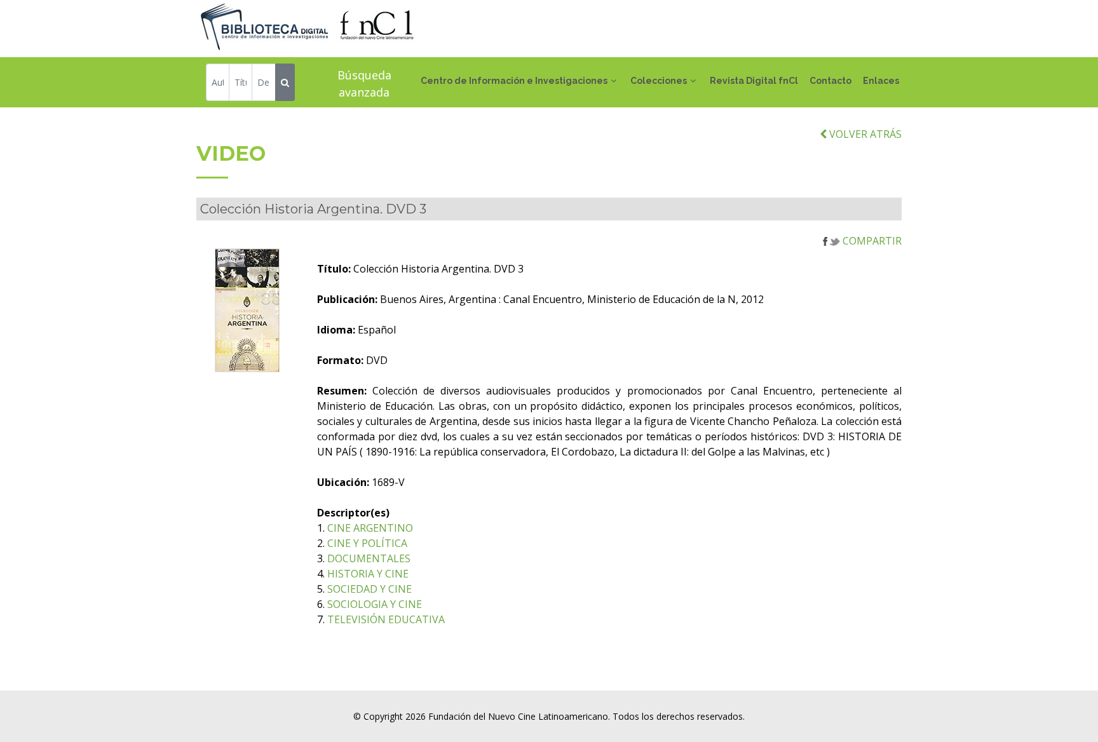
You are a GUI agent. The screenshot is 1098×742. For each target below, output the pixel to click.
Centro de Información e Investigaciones (514, 81)
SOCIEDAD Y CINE (369, 589)
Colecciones (658, 81)
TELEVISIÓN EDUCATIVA (386, 619)
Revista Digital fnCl (754, 81)
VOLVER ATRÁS (864, 134)
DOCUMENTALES (368, 558)
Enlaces (881, 81)
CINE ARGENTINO (370, 528)
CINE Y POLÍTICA (367, 543)
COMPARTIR (871, 241)
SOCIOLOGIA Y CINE (374, 604)
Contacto (830, 81)
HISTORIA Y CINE (368, 574)
